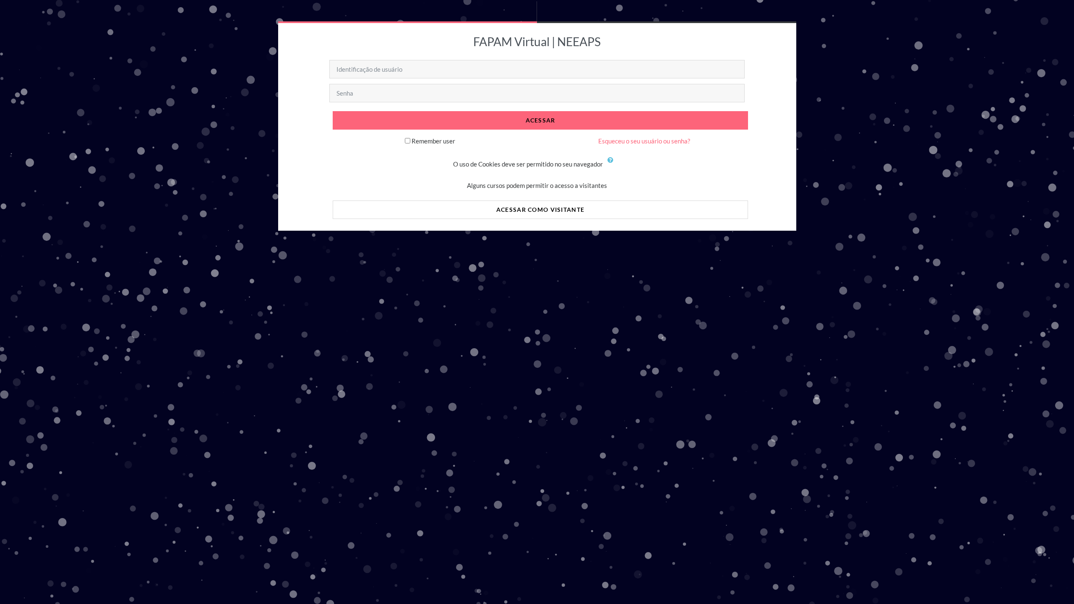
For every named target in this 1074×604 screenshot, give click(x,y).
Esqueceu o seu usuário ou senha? (644, 141)
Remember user (433, 141)
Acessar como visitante (540, 209)
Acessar (540, 120)
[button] (612, 165)
